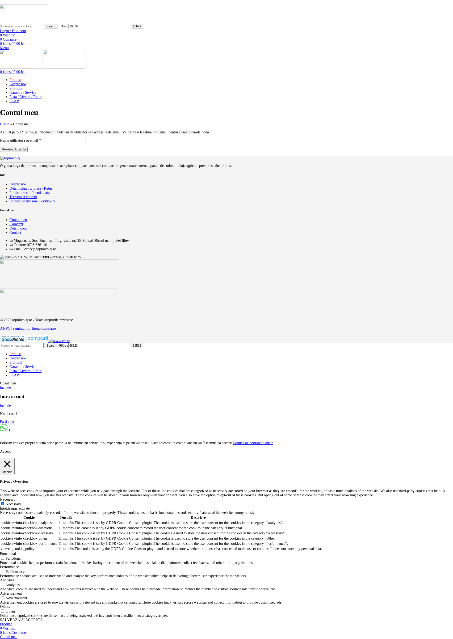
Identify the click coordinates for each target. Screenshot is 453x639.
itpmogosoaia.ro (44, 328)
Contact (15, 232)
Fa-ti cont (7, 422)
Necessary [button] (7, 499)
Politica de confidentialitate (29, 193)
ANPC (5, 328)
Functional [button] (8, 554)
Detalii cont (18, 228)
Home (4, 124)
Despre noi (17, 184)
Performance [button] (9, 567)
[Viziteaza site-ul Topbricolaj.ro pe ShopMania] (13, 341)
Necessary (13, 504)
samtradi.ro (21, 328)
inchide (5, 387)
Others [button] (5, 607)
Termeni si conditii (23, 197)
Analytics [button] (7, 580)
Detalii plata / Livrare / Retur (30, 188)
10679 (63, 26)
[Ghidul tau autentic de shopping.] (38, 341)
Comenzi (16, 224)
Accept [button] (5, 451)
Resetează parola (14, 149)
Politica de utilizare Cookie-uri (32, 201)
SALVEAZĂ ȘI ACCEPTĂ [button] (21, 620)
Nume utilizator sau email (20, 140)
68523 (63, 345)
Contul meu (18, 220)
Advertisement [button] (11, 593)
